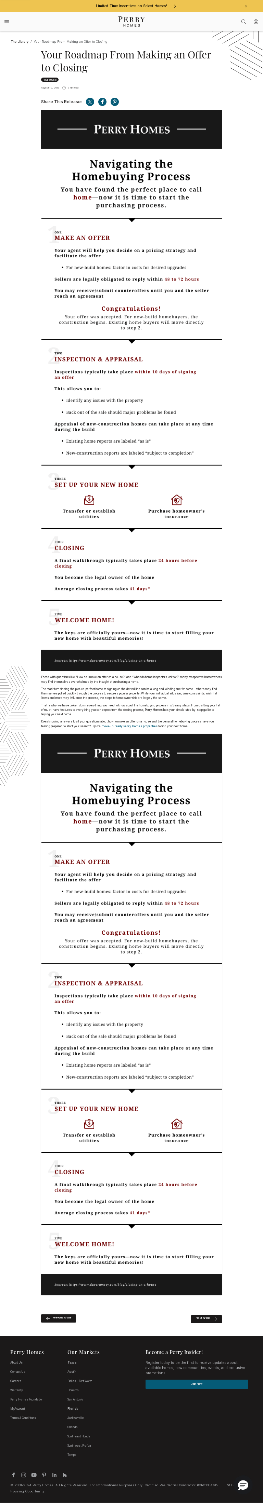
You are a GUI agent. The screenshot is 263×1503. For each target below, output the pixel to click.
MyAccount (17, 1408)
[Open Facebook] (102, 102)
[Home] (131, 21)
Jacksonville (75, 1418)
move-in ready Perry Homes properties (129, 726)
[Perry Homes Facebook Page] (13, 1475)
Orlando (72, 1427)
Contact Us (17, 1371)
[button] (243, 1484)
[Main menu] (7, 21)
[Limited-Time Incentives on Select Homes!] (174, 6)
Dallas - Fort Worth (79, 1381)
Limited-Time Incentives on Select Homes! (131, 6)
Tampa (71, 1455)
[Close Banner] (246, 6)
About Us (16, 1362)
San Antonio (75, 1399)
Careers (15, 1381)
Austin (71, 1371)
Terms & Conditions (23, 1418)
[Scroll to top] (242, 1460)
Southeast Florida (78, 1436)
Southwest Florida (79, 1445)
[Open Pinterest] (115, 102)
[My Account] (256, 22)
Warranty (16, 1390)
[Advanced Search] (243, 22)
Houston (73, 1390)
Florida (72, 1408)
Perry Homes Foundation (26, 1399)
